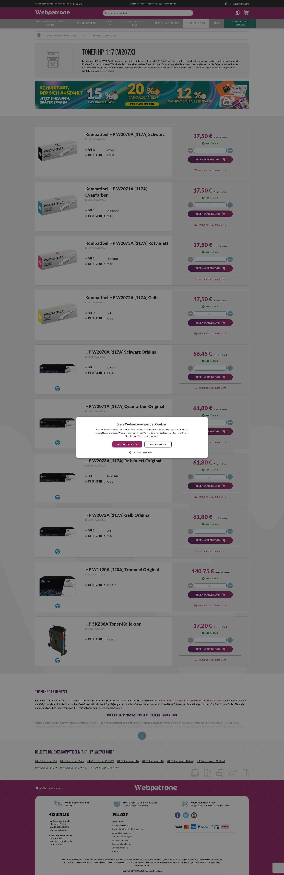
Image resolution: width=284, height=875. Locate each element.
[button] (142, 452)
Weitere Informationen (148, 436)
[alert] (142, 437)
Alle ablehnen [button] (158, 444)
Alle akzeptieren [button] (127, 444)
